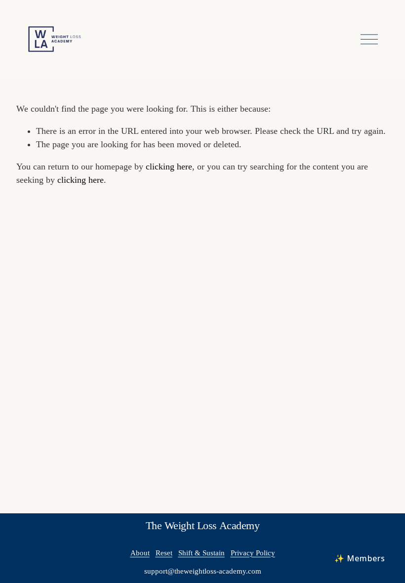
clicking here (169, 166)
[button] (359, 558)
